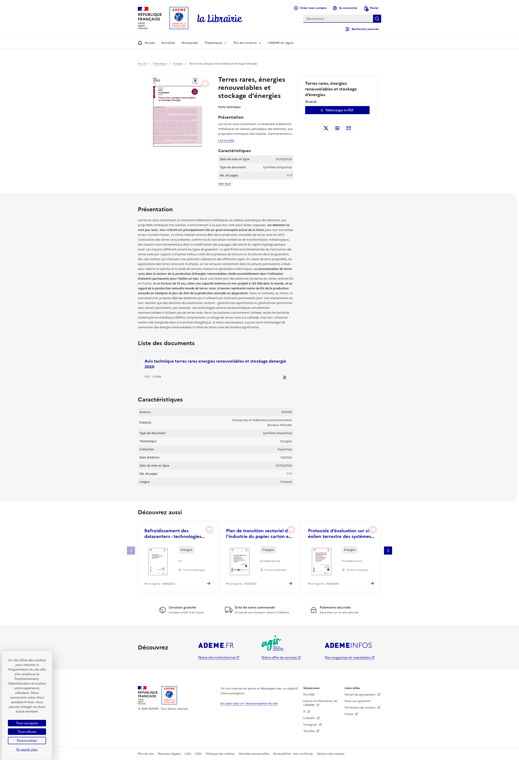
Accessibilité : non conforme (293, 754)
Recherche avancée (365, 29)
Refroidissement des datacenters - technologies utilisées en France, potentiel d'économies (175, 533)
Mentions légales (169, 754)
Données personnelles (254, 754)
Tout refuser (27, 731)
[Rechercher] (377, 19)
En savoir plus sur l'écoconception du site (249, 703)
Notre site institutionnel (216, 657)
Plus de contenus (245, 43)
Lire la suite (226, 140)
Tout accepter (27, 723)
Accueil (150, 43)
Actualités (168, 43)
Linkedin (309, 718)
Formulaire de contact (360, 707)
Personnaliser (27, 740)
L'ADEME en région (281, 43)
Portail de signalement (360, 694)
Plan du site (146, 754)
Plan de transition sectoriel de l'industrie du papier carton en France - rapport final (259, 533)
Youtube (309, 731)
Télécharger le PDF (339, 110)
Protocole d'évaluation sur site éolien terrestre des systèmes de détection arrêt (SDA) (340, 533)
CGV (198, 754)
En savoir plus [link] (27, 749)
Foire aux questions (358, 701)
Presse (349, 714)
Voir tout (224, 183)
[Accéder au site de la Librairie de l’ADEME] (220, 18)
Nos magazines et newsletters (348, 657)
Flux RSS (308, 694)
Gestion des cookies (330, 754)
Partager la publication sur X (326, 128)
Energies (178, 63)
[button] (388, 550)
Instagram (310, 724)
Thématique (160, 63)
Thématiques (213, 43)
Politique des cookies (220, 754)
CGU (188, 754)
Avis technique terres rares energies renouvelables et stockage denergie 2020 (215, 364)
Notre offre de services (279, 657)
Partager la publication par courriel (349, 128)
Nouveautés (190, 43)
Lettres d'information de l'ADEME (320, 703)
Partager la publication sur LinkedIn (337, 128)
